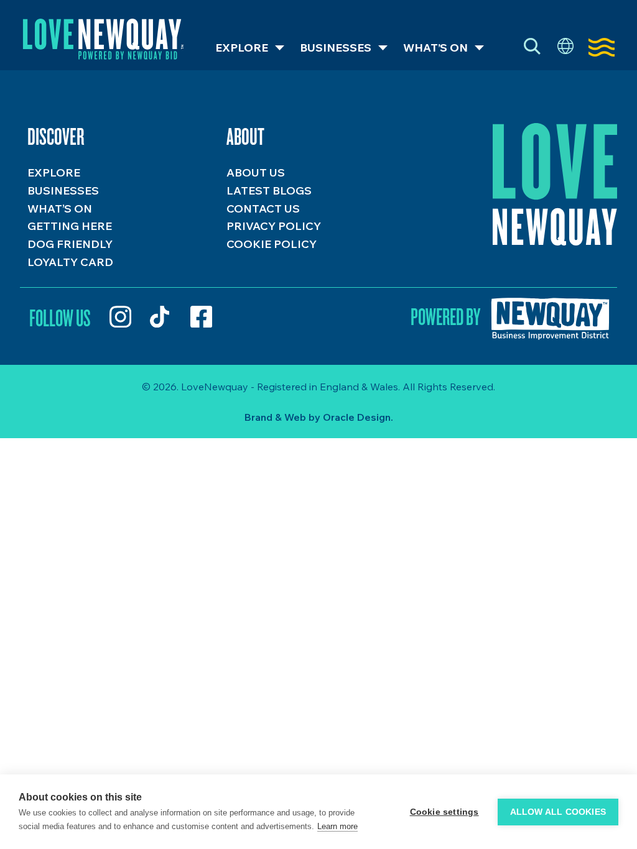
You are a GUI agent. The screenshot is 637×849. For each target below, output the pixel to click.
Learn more (337, 826)
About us (255, 172)
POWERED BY (445, 316)
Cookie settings (444, 812)
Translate (565, 46)
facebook (201, 317)
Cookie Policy (271, 244)
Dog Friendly (70, 244)
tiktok (161, 317)
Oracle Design (357, 417)
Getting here (69, 226)
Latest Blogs (269, 190)
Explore (241, 47)
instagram (120, 317)
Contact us (263, 208)
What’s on (435, 47)
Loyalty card (70, 262)
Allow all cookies (558, 812)
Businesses (335, 47)
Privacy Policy (273, 226)
